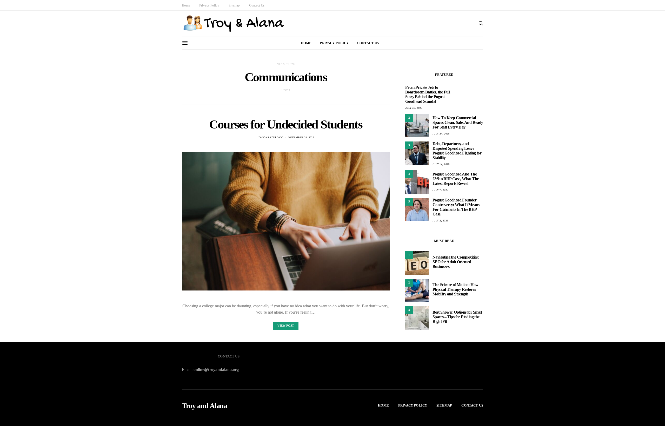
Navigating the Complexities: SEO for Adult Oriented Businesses (456, 262)
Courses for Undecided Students (285, 124)
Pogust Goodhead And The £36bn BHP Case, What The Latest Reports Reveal (456, 179)
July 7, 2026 (440, 189)
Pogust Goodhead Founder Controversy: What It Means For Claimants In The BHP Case (456, 207)
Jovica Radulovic (270, 137)
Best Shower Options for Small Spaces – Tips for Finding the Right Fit (457, 317)
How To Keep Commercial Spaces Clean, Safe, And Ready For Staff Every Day (458, 122)
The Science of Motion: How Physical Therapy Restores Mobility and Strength (455, 289)
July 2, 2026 (440, 220)
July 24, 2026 (441, 133)
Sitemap (234, 5)
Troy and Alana (204, 405)
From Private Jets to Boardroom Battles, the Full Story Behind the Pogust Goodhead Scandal (427, 94)
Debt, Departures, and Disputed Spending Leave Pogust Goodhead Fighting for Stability (457, 150)
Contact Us (256, 5)
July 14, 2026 (441, 164)
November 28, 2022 (301, 137)
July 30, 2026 (413, 107)
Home (186, 5)
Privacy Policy (209, 5)
